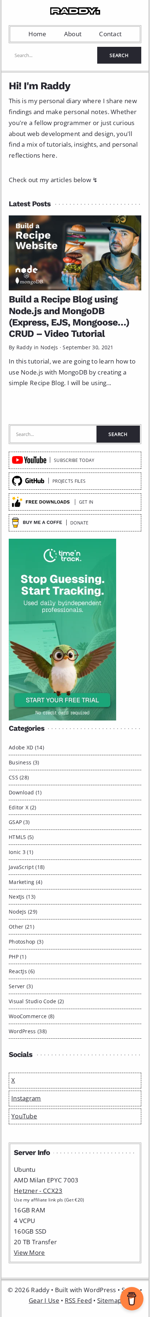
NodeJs (49, 347)
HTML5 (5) (21, 837)
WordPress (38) (28, 1031)
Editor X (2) (22, 807)
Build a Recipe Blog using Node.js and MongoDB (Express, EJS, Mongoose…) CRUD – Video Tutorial (69, 316)
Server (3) (21, 986)
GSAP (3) (19, 822)
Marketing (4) (25, 881)
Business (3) (24, 762)
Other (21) (21, 926)
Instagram (26, 1098)
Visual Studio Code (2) (36, 1001)
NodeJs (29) (23, 911)
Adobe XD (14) (26, 747)
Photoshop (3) (26, 941)
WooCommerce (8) (32, 1016)
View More (29, 1252)
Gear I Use (44, 1300)
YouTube (24, 1116)
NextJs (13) (22, 896)
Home (37, 34)
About (73, 34)
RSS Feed (78, 1300)
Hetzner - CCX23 (38, 1190)
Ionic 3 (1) (21, 851)
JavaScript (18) (27, 866)
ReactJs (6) (22, 971)
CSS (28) (19, 777)
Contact (110, 34)
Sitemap (109, 1300)
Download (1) (25, 792)
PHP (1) (17, 956)
